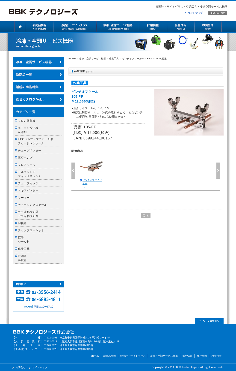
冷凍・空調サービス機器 (118, 26)
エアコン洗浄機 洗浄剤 (29, 130)
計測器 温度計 (24, 258)
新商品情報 (39, 26)
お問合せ (208, 26)
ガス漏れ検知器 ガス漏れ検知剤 (29, 214)
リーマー (24, 197)
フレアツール (26, 164)
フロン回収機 (26, 120)
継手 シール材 (24, 239)
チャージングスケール (32, 204)
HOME (72, 58)
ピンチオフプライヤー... (92, 183)
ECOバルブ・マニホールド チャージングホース (37, 141)
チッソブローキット (31, 230)
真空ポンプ (25, 157)
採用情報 (153, 26)
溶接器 (22, 223)
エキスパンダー (28, 190)
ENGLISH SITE (217, 13)
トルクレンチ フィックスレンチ (29, 174)
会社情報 (180, 26)
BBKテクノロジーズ (43, 12)
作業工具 (114, 58)
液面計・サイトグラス (75, 26)
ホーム (20, 26)
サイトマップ (193, 13)
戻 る (145, 215)
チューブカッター (29, 183)
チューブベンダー (29, 150)
